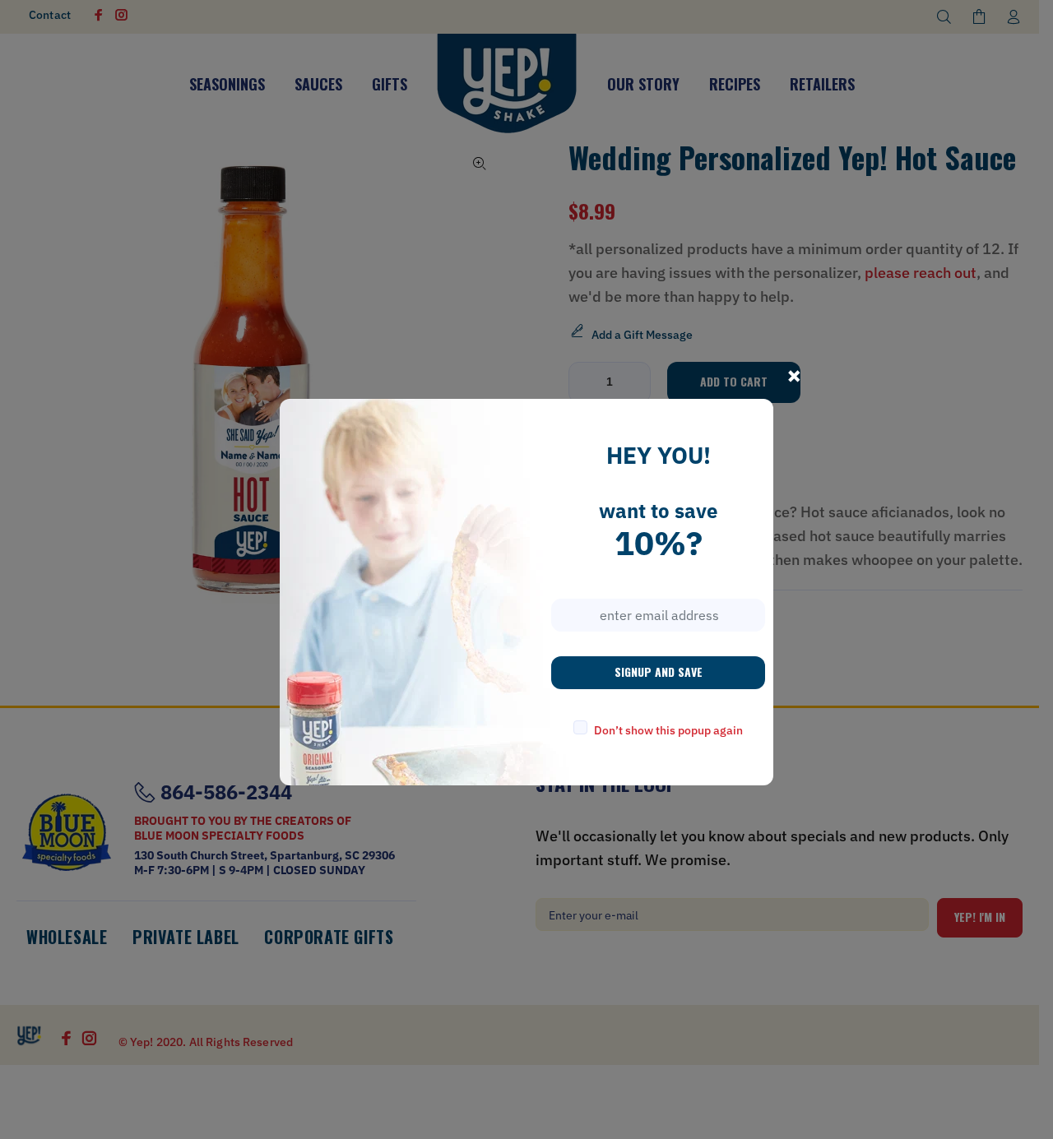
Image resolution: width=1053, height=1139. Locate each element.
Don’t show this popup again (668, 730)
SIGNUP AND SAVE (659, 671)
